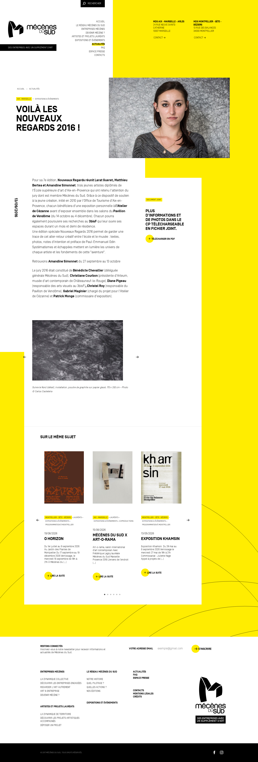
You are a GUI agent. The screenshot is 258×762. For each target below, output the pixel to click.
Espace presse (97, 51)
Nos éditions (93, 691)
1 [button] (105, 594)
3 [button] (111, 594)
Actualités (98, 44)
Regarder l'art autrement (55, 687)
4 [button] (114, 594)
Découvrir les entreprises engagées (60, 683)
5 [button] (117, 594)
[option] (56, 109)
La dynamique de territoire (55, 714)
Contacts (99, 55)
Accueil (100, 21)
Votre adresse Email (141, 648)
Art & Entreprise (49, 691)
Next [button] (137, 357)
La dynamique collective (54, 679)
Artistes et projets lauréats (88, 36)
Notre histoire (95, 679)
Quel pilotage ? (95, 683)
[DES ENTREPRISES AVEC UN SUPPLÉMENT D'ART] (32, 33)
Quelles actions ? (97, 687)
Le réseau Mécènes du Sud (90, 25)
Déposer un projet (50, 725)
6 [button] (120, 594)
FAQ (103, 47)
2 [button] (108, 594)
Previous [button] (24, 357)
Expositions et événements (90, 40)
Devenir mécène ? (95, 33)
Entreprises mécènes (93, 29)
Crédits (137, 696)
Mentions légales (143, 693)
